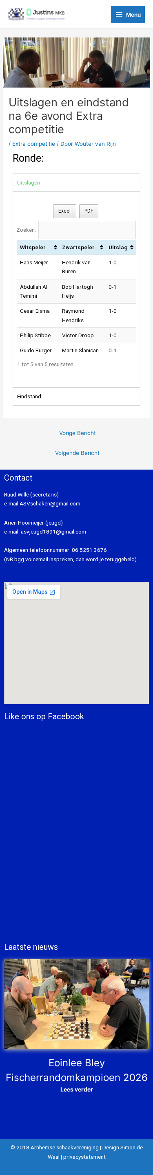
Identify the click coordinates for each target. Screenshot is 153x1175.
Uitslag (118, 247)
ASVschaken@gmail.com (49, 503)
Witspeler (33, 247)
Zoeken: (26, 229)
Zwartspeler (78, 247)
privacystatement (84, 1156)
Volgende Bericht (77, 453)
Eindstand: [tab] (29, 396)
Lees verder (76, 1089)
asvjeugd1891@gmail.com (54, 531)
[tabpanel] (76, 289)
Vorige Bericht (77, 433)
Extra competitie (33, 144)
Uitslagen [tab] (28, 182)
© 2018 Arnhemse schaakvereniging (55, 1147)
